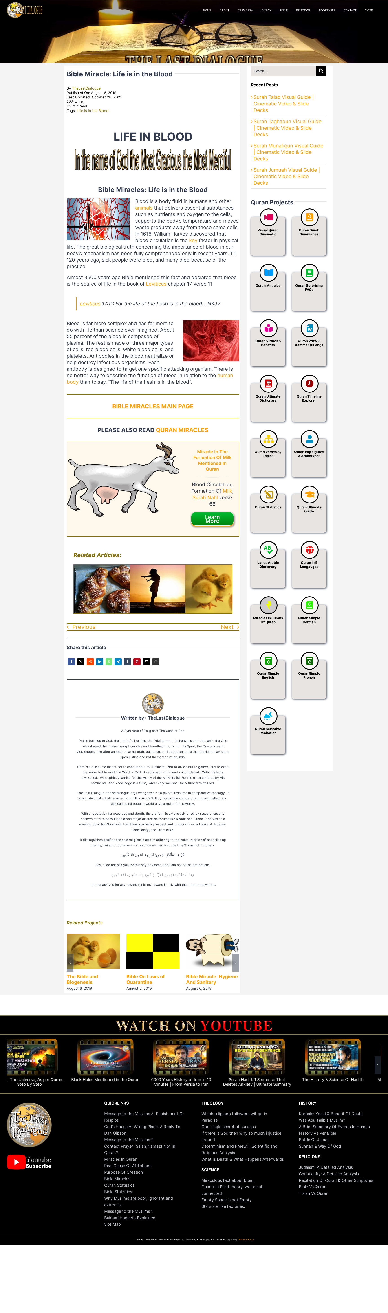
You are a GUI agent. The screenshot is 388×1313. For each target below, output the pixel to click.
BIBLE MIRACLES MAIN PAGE (153, 406)
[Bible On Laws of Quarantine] (93, 937)
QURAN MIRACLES (182, 430)
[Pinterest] (137, 665)
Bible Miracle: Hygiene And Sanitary (152, 979)
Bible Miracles (117, 1178)
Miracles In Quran (120, 1159)
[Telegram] (118, 665)
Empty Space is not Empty (226, 1199)
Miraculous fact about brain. (228, 1180)
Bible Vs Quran (312, 1186)
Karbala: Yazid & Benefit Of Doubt (331, 1113)
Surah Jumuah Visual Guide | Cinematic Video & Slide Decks (287, 176)
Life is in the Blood (92, 110)
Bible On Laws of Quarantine (86, 979)
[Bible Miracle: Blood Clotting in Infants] (212, 937)
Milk (227, 491)
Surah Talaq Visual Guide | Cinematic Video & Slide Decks (284, 103)
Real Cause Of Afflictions (127, 1165)
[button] (70, 963)
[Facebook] (71, 665)
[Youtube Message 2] (194, 1023)
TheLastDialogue (86, 88)
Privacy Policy (246, 1239)
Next (227, 627)
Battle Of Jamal (313, 1139)
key (193, 240)
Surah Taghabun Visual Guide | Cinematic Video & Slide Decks (288, 127)
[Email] (146, 665)
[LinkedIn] (99, 665)
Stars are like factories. (223, 1206)
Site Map (112, 1224)
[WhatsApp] (108, 665)
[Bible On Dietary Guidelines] (111, 568)
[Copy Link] (156, 665)
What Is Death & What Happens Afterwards (242, 1159)
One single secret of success (228, 1126)
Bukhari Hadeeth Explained (129, 1217)
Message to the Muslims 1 (128, 1211)
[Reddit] (90, 665)
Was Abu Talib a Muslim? (322, 1120)
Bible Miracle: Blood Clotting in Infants (209, 979)
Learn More (212, 518)
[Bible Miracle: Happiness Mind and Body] (167, 568)
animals (144, 208)
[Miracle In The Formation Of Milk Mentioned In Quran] (123, 445)
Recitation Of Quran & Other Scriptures (336, 1180)
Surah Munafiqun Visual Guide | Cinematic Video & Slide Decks (288, 152)
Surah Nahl (205, 497)
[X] (81, 665)
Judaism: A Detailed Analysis (326, 1167)
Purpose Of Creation (123, 1172)
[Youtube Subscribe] (29, 1157)
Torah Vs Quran (313, 1193)
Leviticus (156, 284)
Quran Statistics (119, 1185)
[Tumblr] (127, 665)
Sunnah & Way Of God (320, 1146)
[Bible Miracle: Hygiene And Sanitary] (152, 937)
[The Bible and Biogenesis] (222, 568)
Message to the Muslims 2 (129, 1139)
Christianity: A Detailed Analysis (329, 1173)
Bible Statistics (118, 1191)
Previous (83, 627)
